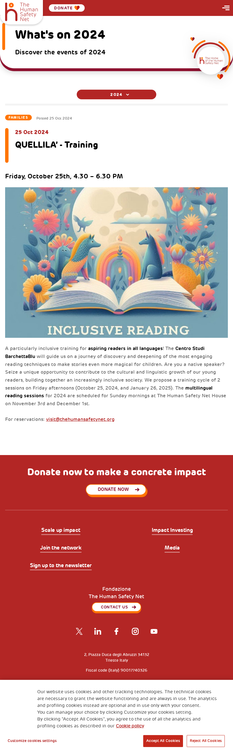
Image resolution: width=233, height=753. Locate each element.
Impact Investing (172, 530)
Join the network (60, 548)
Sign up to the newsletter (61, 566)
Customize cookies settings (32, 740)
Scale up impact (60, 530)
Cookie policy (130, 726)
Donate (63, 8)
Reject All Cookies (206, 740)
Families (18, 117)
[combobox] (116, 94)
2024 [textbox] (116, 94)
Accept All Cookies (163, 740)
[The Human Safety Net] (21, 11)
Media (172, 548)
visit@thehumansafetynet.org (80, 419)
